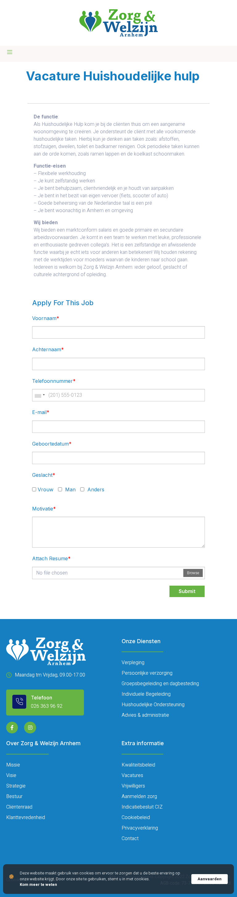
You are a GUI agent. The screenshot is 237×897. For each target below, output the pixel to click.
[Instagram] (30, 727)
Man (70, 489)
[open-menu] (9, 52)
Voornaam (45, 318)
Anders (95, 489)
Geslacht (43, 475)
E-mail (40, 412)
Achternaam (48, 349)
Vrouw (45, 489)
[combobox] (39, 395)
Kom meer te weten (38, 884)
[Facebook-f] (12, 727)
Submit (187, 591)
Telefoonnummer (54, 381)
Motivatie (44, 509)
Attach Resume (51, 558)
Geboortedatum (52, 444)
